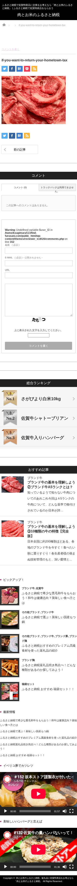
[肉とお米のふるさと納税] (38, 15)
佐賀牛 (40, 588)
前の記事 (20, 149)
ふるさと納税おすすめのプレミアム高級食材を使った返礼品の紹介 (38, 737)
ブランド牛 (34, 478)
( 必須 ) (12, 245)
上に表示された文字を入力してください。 (38, 330)
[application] (38, 793)
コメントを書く (10, 49)
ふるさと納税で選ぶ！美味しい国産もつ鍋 (24, 731)
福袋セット (28, 684)
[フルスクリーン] (71, 811)
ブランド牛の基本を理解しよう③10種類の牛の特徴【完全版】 (51, 531)
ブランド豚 (61, 636)
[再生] (5, 811)
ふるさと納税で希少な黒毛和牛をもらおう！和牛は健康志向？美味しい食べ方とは (49, 597)
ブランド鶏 (28, 660)
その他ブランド (31, 612)
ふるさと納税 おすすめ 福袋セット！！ (48, 689)
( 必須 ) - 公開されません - (24, 257)
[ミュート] (64, 811)
